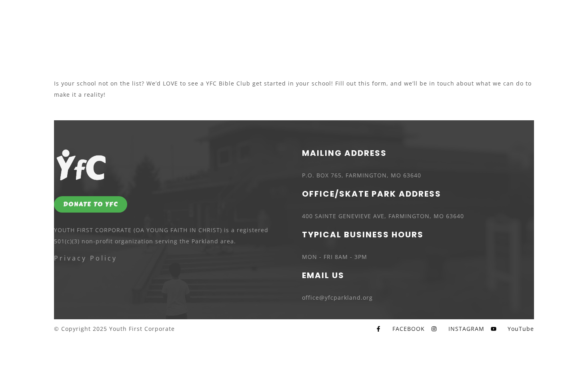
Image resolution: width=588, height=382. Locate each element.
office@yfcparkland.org (337, 297)
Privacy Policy (85, 258)
